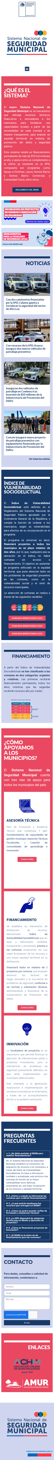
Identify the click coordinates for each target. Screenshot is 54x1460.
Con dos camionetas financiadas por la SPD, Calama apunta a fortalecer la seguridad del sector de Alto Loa (26, 304)
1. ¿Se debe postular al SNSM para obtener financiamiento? (24, 1154)
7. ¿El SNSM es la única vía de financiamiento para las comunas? (23, 1236)
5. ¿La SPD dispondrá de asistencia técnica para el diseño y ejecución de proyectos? (25, 1220)
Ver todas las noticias (39, 459)
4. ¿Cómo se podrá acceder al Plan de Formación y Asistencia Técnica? (26, 1211)
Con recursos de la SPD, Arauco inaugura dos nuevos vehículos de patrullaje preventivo (25, 348)
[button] (27, 69)
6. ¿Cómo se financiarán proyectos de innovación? (26, 1228)
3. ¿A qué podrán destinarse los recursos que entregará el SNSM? (23, 1204)
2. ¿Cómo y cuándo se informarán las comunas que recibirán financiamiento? (26, 1197)
